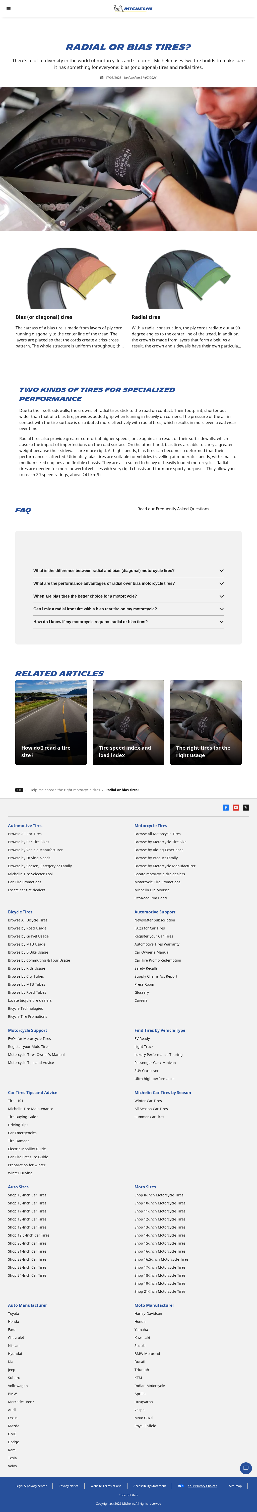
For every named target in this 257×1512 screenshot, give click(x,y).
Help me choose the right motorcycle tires (65, 789)
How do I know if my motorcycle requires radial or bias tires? (90, 622)
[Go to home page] (133, 8)
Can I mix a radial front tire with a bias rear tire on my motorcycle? (95, 609)
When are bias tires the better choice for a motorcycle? (85, 596)
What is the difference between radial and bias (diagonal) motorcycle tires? (104, 570)
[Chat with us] (246, 1468)
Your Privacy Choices (202, 1486)
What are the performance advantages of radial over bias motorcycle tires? (104, 583)
